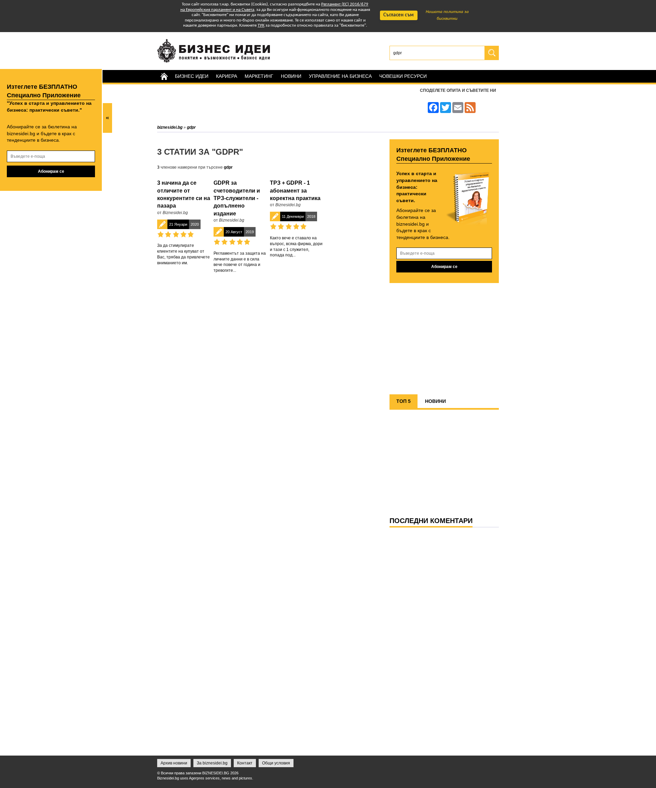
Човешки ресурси (403, 76)
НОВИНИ (435, 401)
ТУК (261, 25)
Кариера (226, 76)
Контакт (244, 763)
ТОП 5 (403, 401)
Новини (291, 76)
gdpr (228, 167)
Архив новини (174, 763)
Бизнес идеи (191, 76)
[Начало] (164, 76)
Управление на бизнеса (340, 76)
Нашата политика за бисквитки (447, 15)
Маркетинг (259, 76)
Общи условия (276, 763)
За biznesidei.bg (212, 763)
